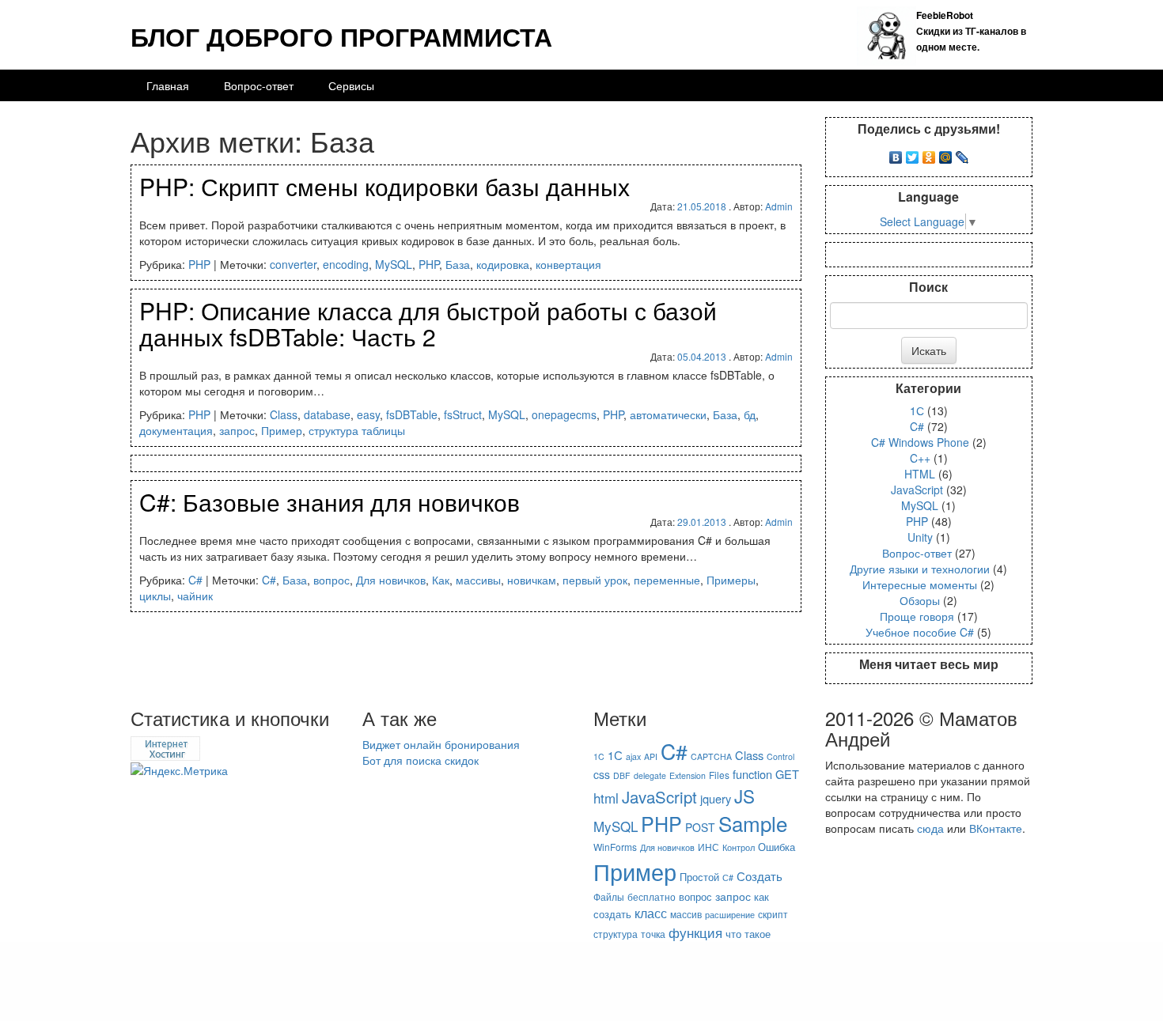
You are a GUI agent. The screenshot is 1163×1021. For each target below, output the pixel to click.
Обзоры (920, 600)
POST (700, 827)
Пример (281, 430)
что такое (748, 933)
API (650, 756)
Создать (759, 875)
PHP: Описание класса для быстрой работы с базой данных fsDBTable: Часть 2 (428, 323)
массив (686, 914)
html (606, 797)
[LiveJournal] (962, 153)
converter (293, 264)
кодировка (502, 264)
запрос (237, 430)
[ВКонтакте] (896, 153)
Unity (920, 537)
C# (195, 580)
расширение (730, 915)
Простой (699, 876)
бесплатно (651, 896)
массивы (478, 580)
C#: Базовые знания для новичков (329, 502)
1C (598, 756)
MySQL (393, 264)
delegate (650, 775)
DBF (622, 775)
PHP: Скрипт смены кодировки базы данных (384, 186)
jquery (715, 798)
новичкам (531, 580)
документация (176, 430)
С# (727, 877)
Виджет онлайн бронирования (441, 744)
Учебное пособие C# (920, 632)
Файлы (608, 896)
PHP (199, 264)
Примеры (731, 580)
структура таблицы (357, 430)
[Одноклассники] (929, 153)
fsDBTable (412, 414)
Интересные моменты (919, 584)
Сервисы (351, 85)
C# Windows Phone (920, 442)
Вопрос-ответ (259, 85)
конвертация (568, 264)
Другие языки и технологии (920, 569)
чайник (195, 595)
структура (615, 933)
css (601, 774)
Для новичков (391, 580)
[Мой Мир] (946, 153)
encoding (346, 264)
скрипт (773, 914)
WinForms (615, 846)
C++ (920, 458)
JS (744, 795)
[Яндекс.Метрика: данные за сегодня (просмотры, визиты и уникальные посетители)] (179, 770)
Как (440, 580)
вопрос (331, 580)
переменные (667, 580)
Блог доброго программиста (341, 36)
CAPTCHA (711, 756)
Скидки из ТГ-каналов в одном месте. (971, 31)
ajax (633, 756)
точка (653, 933)
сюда (930, 828)
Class (283, 414)
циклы (155, 595)
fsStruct (463, 414)
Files (719, 774)
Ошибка (776, 846)
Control (780, 756)
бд (750, 414)
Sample (752, 823)
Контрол (738, 847)
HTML (919, 474)
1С (917, 410)
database (327, 414)
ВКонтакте (995, 828)
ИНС (708, 846)
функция (695, 932)
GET (787, 774)
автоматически (668, 414)
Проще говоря (917, 616)
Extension (687, 775)
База (457, 264)
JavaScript (917, 489)
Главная (167, 85)
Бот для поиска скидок (420, 760)
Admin (779, 206)
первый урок (595, 580)
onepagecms (564, 414)
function (752, 774)
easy (368, 414)
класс (651, 913)
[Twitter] (912, 153)
